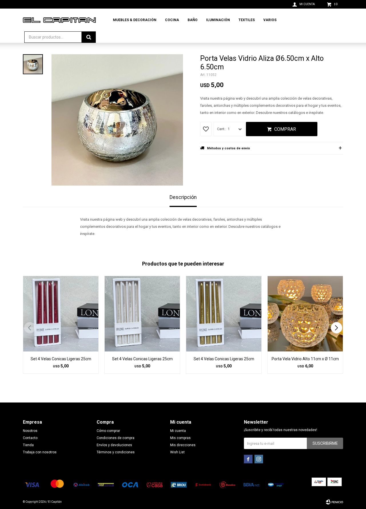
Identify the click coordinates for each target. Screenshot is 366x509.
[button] (336, 327)
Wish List (177, 452)
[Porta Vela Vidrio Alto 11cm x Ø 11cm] (305, 313)
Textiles (246, 20)
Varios (270, 20)
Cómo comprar (108, 431)
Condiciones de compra (115, 438)
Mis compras (180, 438)
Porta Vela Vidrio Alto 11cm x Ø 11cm (305, 359)
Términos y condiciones (116, 452)
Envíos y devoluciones (114, 445)
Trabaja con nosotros (40, 452)
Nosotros (30, 431)
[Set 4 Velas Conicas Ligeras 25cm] (61, 313)
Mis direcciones (183, 445)
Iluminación (218, 20)
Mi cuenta (178, 431)
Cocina (172, 20)
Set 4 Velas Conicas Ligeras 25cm (61, 359)
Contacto (30, 438)
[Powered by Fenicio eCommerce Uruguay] (334, 502)
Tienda (28, 445)
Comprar (285, 129)
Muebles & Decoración (134, 20)
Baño (193, 20)
